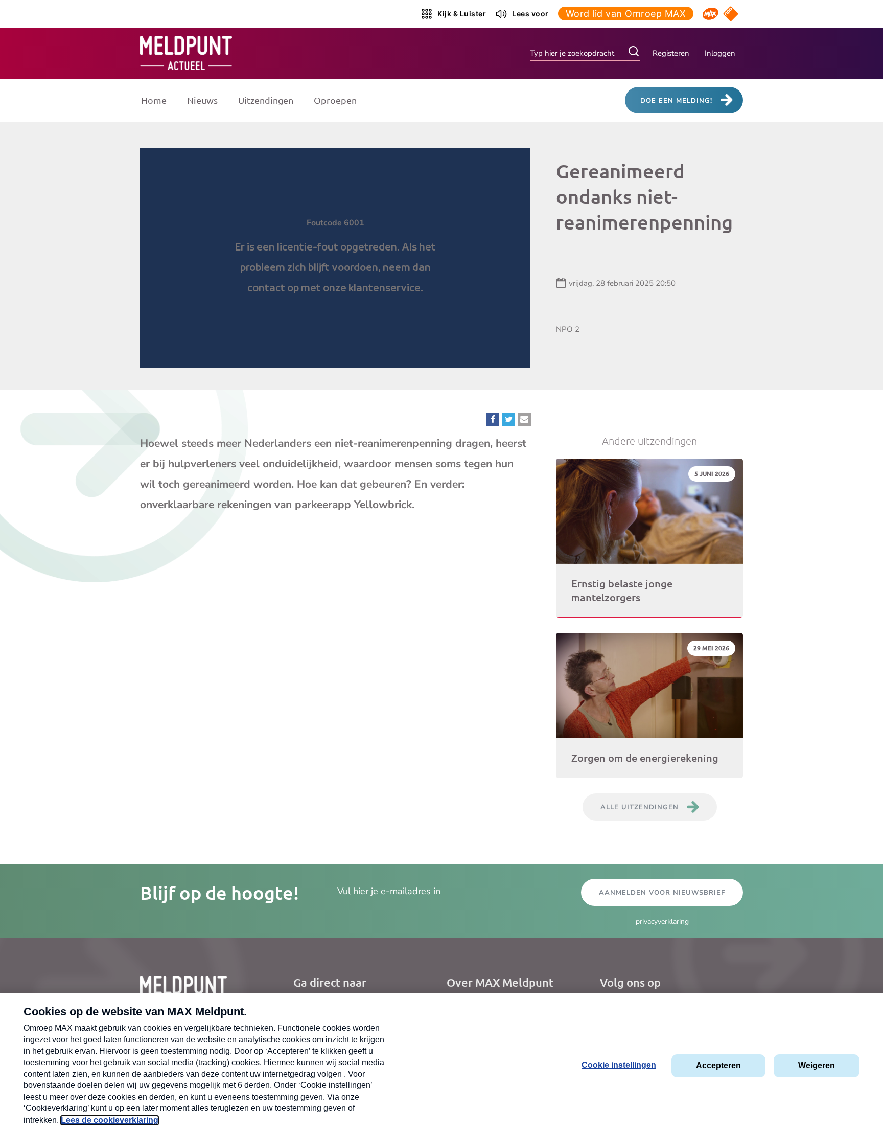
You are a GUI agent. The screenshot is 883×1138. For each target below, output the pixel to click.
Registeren (671, 53)
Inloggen (720, 53)
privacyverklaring (662, 921)
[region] (335, 258)
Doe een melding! (676, 100)
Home (154, 100)
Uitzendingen (265, 100)
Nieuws (202, 100)
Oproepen (335, 100)
